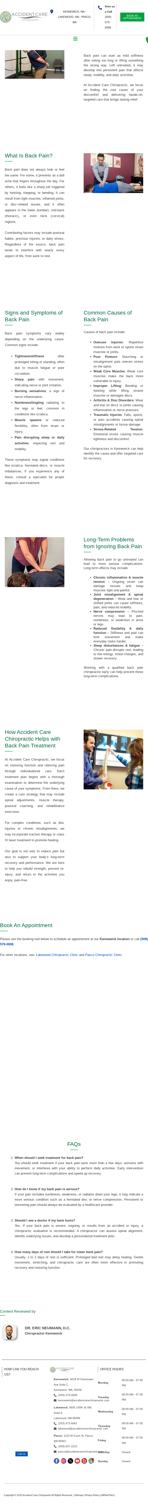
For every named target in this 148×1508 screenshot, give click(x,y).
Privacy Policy (92, 1495)
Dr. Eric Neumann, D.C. (47, 1328)
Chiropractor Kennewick (43, 1333)
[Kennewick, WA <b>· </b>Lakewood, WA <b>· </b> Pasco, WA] (51, 11)
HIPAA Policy (108, 1495)
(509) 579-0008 (108, 22)
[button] (75, 39)
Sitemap (78, 1495)
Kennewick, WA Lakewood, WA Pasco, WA (74, 17)
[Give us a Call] (100, 8)
